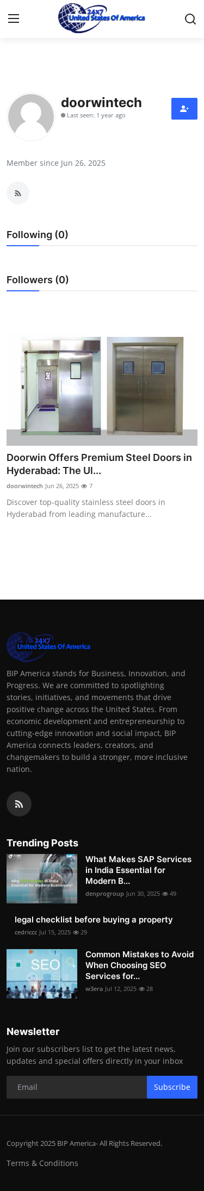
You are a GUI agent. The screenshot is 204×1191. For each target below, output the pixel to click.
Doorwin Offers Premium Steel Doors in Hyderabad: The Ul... (99, 464)
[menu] (13, 19)
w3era (94, 988)
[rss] (19, 803)
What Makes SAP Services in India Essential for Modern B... (138, 870)
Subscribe (172, 1087)
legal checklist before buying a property (94, 919)
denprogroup (104, 893)
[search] (190, 19)
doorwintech (25, 486)
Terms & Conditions (42, 1163)
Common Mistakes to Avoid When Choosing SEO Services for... (139, 965)
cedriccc (26, 932)
